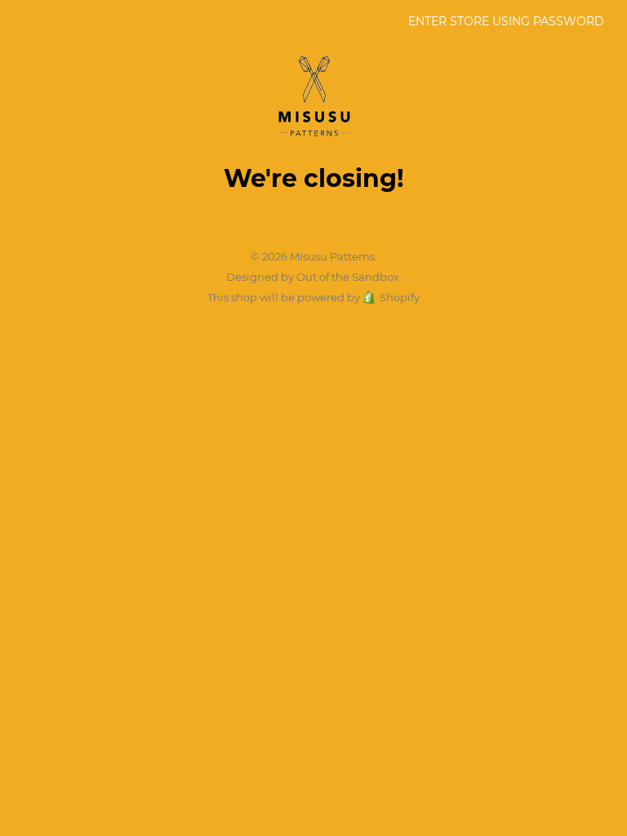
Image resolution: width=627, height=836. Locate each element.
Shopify (400, 297)
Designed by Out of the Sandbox (312, 276)
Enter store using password (506, 21)
